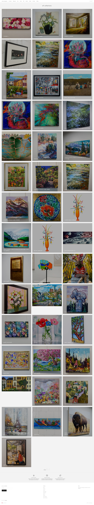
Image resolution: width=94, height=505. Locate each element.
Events (21, 1)
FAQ (23, 1)
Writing (37, 1)
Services (27, 1)
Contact (30, 1)
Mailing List (14, 1)
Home (44, 487)
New (17, 1)
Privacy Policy (45, 496)
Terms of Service (45, 497)
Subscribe (4, 490)
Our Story (34, 1)
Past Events (44, 491)
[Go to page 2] (49, 469)
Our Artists (10, 1)
